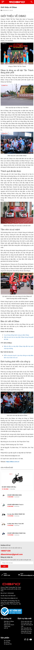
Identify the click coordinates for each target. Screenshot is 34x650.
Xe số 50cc (7, 642)
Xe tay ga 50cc (8, 644)
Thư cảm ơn (7, 623)
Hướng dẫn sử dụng (26, 631)
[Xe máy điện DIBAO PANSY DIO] (3, 514)
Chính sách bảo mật (26, 623)
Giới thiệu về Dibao (9, 621)
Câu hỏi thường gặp (26, 633)
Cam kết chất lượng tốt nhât (27, 625)
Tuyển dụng (7, 626)
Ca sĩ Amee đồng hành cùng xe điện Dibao (16, 335)
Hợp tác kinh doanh (9, 624)
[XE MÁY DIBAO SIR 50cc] (17, 478)
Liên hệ (6, 628)
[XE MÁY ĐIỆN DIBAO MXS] (3, 495)
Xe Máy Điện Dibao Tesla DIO (15, 523)
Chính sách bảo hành (26, 621)
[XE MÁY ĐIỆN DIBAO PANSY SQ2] (3, 533)
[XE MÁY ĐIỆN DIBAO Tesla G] (3, 505)
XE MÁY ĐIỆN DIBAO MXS (14, 495)
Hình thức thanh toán (26, 629)
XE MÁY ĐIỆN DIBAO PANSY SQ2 (16, 533)
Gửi (4, 566)
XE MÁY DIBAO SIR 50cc (9, 487)
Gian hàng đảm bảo (26, 628)
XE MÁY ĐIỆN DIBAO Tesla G (15, 504)
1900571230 (6, 550)
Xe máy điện (7, 640)
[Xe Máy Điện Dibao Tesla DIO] (3, 524)
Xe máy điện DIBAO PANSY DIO (16, 514)
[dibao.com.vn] (17, 2)
